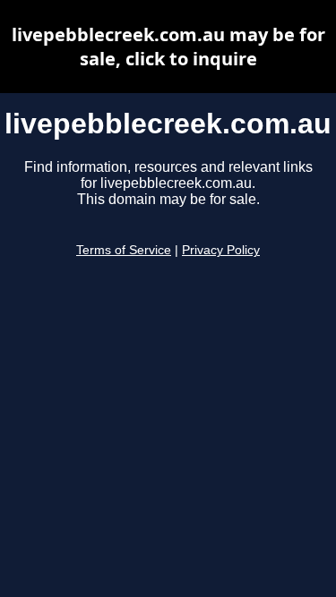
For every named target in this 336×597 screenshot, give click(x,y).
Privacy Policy (221, 250)
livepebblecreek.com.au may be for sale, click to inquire (168, 46)
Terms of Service (123, 250)
